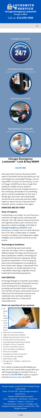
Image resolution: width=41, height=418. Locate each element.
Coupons (21, 401)
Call (21, 415)
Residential (13, 399)
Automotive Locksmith (20, 98)
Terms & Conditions (10, 404)
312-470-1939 (25, 17)
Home (5, 399)
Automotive (33, 399)
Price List (22, 404)
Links (36, 404)
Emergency (12, 401)
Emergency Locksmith (20, 38)
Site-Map (29, 404)
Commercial (23, 399)
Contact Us (29, 401)
